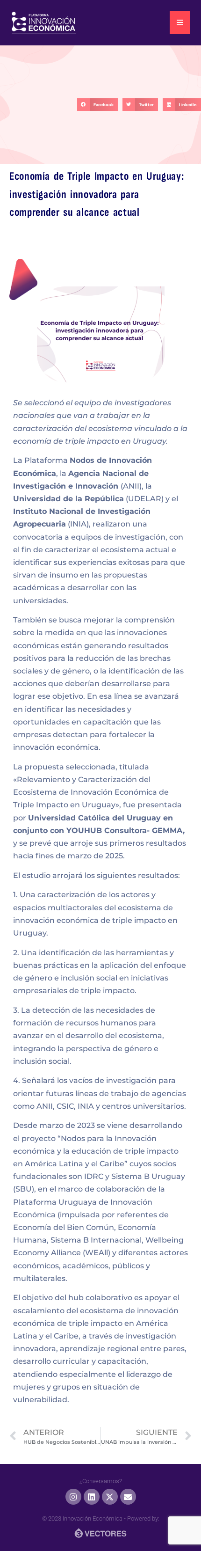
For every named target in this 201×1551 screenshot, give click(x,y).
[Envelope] (128, 1497)
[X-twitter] (110, 1497)
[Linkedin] (92, 1497)
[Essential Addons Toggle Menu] (180, 22)
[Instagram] (73, 1497)
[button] (97, 104)
